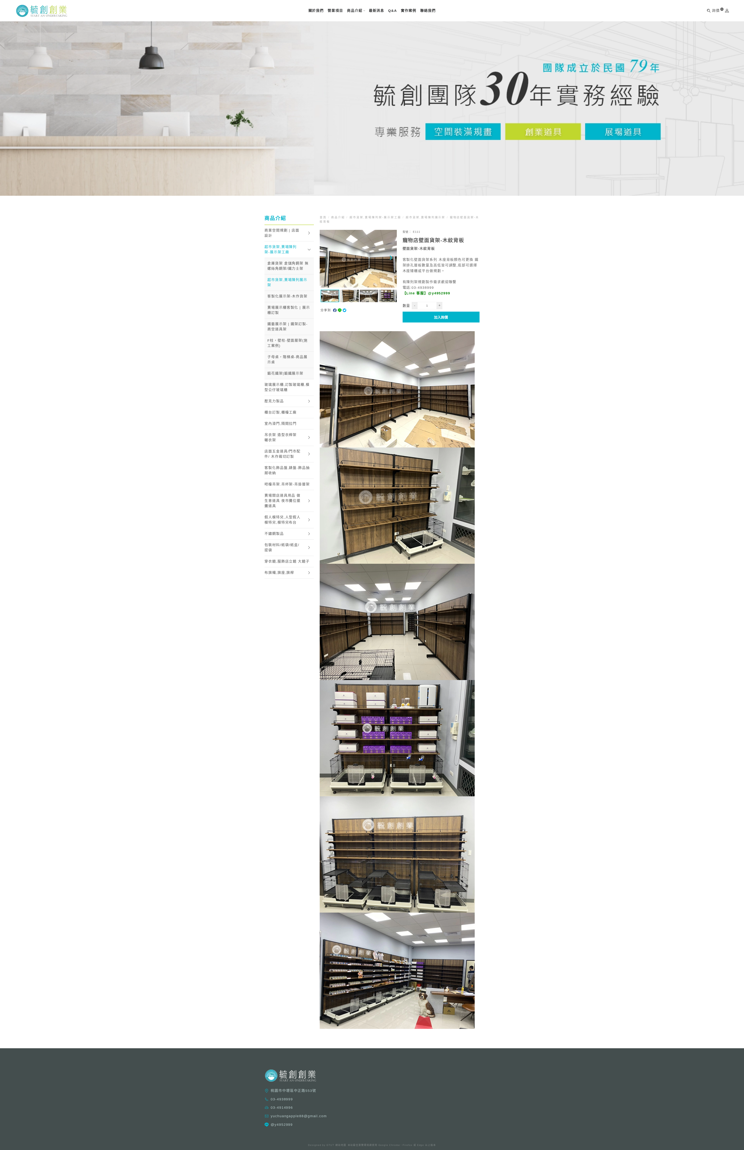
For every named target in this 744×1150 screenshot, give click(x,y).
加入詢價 (441, 317)
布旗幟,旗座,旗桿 (279, 573)
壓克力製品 (274, 401)
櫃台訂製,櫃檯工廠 (280, 412)
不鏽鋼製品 (274, 534)
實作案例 (408, 11)
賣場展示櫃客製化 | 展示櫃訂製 (288, 310)
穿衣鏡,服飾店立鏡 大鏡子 (287, 561)
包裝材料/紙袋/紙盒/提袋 (281, 547)
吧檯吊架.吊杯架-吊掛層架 (287, 484)
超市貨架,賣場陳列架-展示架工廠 (280, 249)
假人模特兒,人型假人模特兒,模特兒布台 (282, 519)
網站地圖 (340, 1145)
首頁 (324, 217)
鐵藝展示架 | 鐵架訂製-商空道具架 (287, 326)
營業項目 (335, 11)
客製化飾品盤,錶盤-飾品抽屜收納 (287, 470)
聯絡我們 (428, 11)
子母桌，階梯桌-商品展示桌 (287, 359)
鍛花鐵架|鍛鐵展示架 (285, 373)
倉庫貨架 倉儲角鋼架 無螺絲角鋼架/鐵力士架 (288, 266)
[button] (391, 259)
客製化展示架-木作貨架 (287, 296)
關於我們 (316, 11)
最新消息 (376, 11)
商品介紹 (355, 11)
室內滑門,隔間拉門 (280, 424)
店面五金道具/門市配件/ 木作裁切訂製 (282, 454)
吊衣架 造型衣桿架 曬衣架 (280, 437)
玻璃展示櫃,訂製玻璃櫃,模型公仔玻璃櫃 (287, 387)
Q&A (392, 11)
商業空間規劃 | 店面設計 (281, 233)
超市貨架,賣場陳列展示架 (287, 282)
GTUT (330, 1145)
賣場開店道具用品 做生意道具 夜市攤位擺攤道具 (282, 501)
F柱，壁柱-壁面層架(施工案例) (287, 343)
